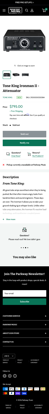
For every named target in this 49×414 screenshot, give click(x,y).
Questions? (16, 153)
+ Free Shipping (16, 111)
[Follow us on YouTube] (15, 376)
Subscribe (24, 301)
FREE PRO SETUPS (23, 2)
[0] (44, 10)
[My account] (32, 10)
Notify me (24, 143)
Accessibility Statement (35, 361)
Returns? (36, 153)
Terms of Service (6, 361)
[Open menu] (4, 10)
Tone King (7, 97)
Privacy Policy (20, 361)
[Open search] (26, 10)
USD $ (6, 356)
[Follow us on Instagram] (10, 376)
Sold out (24, 134)
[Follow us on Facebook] (5, 376)
